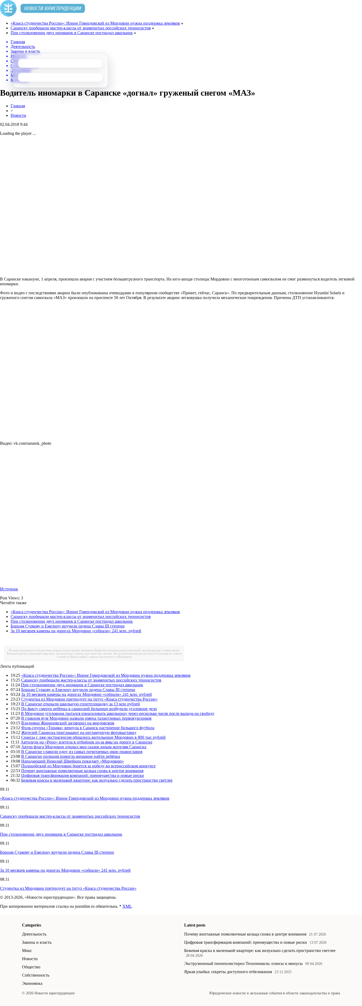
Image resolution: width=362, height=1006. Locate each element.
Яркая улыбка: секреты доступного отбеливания (100, 656)
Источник (9, 589)
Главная (18, 106)
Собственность (35, 975)
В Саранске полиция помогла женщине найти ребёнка (70, 756)
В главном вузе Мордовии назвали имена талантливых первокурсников (86, 718)
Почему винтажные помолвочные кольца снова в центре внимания (51, 650)
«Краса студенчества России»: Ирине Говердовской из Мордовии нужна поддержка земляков (95, 23)
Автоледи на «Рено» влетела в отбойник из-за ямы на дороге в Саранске (86, 742)
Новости (18, 115)
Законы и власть (36, 942)
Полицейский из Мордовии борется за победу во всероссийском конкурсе (88, 766)
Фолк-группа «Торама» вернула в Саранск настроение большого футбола (87, 727)
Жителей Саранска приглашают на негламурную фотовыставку (78, 732)
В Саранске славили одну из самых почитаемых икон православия (81, 751)
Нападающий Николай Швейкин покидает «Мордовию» (72, 761)
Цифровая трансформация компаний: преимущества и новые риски (136, 650)
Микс (27, 950)
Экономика (32, 983)
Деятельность (34, 934)
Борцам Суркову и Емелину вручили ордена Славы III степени (68, 626)
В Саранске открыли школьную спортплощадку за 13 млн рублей (80, 704)
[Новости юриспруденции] (42, 15)
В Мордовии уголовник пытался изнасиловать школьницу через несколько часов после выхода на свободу (117, 713)
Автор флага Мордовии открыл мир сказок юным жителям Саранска (83, 747)
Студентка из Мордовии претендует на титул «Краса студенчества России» (89, 699)
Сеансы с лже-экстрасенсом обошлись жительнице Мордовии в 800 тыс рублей (93, 737)
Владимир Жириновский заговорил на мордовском (67, 723)
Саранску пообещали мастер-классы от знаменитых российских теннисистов (81, 28)
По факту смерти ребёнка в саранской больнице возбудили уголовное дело (89, 708)
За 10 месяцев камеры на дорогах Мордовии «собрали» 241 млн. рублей (76, 631)
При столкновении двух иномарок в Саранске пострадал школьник (72, 32)
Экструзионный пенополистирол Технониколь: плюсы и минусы (243, 963)
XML (127, 906)
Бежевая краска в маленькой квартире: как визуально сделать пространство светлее (59, 653)
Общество (31, 967)
